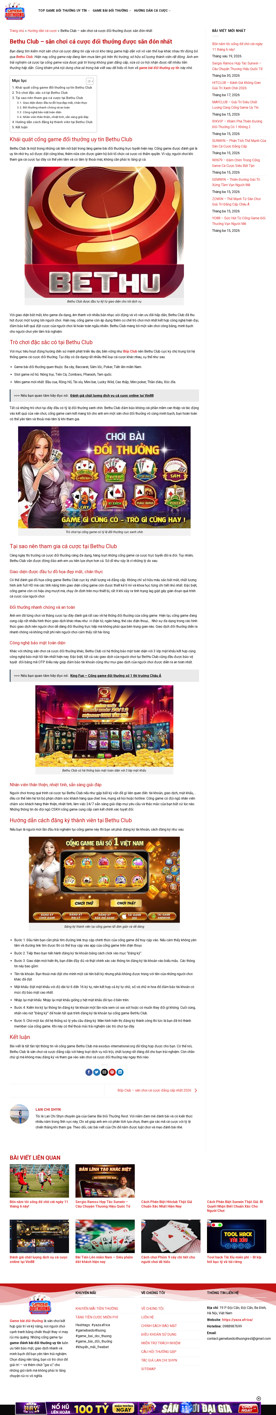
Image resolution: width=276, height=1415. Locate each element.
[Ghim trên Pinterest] (112, 1072)
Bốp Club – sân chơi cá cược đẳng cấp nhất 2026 (155, 1090)
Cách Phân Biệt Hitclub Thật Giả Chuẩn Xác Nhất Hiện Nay (166, 1204)
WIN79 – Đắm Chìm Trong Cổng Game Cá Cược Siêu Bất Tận (236, 163)
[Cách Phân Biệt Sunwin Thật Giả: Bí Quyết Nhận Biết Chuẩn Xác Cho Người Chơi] (236, 1181)
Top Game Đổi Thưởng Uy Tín (62, 11)
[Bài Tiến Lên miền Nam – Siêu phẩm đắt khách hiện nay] (105, 1236)
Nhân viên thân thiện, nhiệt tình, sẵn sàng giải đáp (55, 117)
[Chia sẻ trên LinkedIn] (120, 1072)
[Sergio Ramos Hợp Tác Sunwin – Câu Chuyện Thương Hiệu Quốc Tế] (105, 1181)
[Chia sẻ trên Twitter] (96, 1072)
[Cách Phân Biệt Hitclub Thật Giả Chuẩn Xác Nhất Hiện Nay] (171, 1181)
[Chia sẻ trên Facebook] (89, 1072)
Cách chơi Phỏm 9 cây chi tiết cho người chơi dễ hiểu (168, 1259)
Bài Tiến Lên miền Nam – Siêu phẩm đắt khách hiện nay (104, 1259)
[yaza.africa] (17, 11)
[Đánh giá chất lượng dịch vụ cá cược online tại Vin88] (39, 1236)
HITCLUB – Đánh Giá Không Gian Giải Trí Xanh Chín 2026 (236, 85)
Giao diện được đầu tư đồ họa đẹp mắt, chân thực (55, 102)
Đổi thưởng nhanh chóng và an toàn (46, 107)
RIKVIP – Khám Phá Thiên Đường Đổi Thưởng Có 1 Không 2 (237, 124)
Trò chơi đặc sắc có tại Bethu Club (42, 93)
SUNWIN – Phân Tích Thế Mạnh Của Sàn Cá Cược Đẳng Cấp (239, 143)
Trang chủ (17, 31)
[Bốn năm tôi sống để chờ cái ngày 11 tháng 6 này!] (39, 1181)
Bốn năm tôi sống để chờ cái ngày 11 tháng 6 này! (237, 47)
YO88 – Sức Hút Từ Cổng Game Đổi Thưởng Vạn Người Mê (238, 221)
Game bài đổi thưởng (110, 11)
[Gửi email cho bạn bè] (104, 1072)
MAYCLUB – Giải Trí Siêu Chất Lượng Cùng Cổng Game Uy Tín (235, 105)
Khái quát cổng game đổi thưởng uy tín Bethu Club (54, 87)
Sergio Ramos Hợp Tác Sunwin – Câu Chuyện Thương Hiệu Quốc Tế (237, 66)
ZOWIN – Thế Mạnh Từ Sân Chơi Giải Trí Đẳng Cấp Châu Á (236, 201)
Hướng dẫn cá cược (151, 11)
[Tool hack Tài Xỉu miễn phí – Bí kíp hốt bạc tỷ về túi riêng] (236, 1236)
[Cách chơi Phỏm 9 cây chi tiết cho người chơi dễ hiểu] (171, 1236)
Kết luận (22, 127)
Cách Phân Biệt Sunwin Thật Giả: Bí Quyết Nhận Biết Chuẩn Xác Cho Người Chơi (235, 1206)
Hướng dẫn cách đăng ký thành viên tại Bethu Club (54, 122)
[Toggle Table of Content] (88, 81)
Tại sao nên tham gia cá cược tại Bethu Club (49, 98)
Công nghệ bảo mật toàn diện (42, 112)
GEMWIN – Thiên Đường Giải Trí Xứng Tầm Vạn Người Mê (236, 182)
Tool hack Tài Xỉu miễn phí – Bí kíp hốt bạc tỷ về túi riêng (234, 1259)
